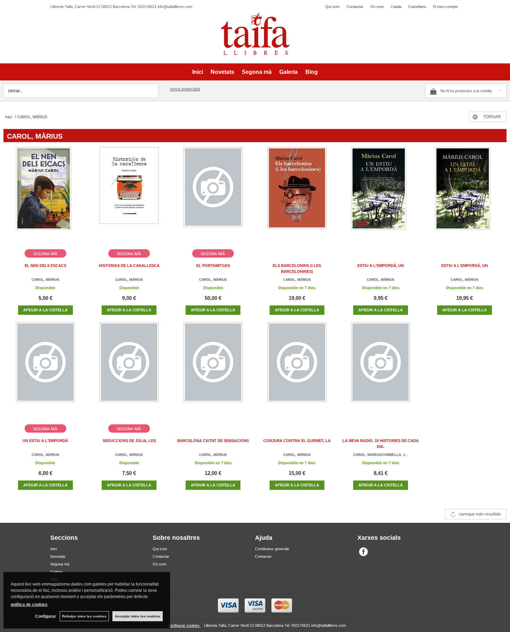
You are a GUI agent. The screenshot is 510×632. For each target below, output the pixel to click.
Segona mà (257, 72)
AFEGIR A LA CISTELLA (45, 310)
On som (377, 7)
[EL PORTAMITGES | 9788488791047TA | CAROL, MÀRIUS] (213, 195)
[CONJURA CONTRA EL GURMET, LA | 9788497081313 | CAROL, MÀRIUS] (296, 370)
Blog (311, 72)
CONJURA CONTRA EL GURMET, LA (297, 441)
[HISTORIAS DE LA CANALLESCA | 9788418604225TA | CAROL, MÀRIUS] (129, 195)
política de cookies (29, 604)
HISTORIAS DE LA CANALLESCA (129, 265)
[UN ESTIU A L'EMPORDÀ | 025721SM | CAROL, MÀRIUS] (45, 370)
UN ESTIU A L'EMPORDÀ (45, 441)
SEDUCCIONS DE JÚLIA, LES (129, 441)
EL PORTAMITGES (213, 265)
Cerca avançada (185, 89)
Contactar (355, 7)
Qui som (332, 7)
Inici (197, 72)
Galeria (288, 72)
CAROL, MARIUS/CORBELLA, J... (380, 455)
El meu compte (445, 7)
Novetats (222, 72)
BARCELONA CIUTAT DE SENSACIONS (213, 441)
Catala (396, 7)
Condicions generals (272, 549)
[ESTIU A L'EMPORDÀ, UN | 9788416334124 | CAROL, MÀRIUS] (380, 195)
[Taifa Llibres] (255, 34)
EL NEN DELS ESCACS (45, 265)
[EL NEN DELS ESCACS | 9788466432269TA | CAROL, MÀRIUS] (45, 195)
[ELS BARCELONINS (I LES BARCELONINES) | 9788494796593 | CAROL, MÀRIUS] (296, 195)
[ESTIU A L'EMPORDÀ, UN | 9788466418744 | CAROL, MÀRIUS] (464, 195)
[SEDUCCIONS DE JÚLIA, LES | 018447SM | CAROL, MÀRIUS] (129, 370)
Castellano (417, 7)
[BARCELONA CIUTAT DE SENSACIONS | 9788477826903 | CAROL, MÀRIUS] (213, 370)
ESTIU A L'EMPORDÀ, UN (380, 265)
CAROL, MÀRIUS (45, 280)
